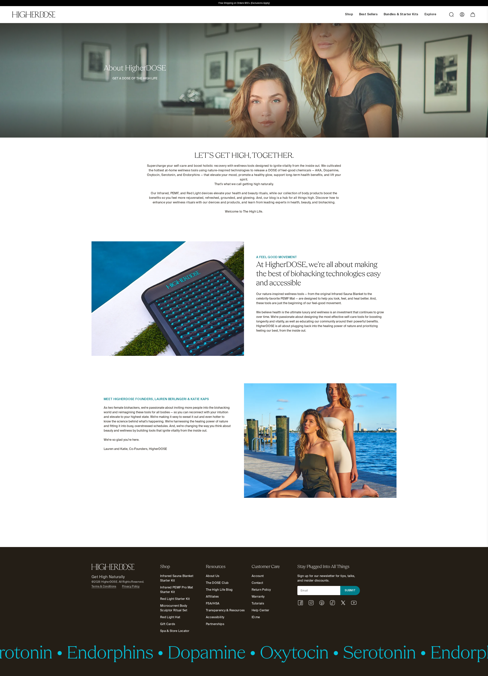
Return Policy (261, 590)
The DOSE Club (217, 583)
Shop (349, 14)
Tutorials (258, 603)
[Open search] (451, 14)
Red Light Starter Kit (175, 599)
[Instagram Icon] (311, 603)
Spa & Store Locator (174, 631)
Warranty (258, 597)
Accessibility (215, 617)
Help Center (260, 610)
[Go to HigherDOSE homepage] (33, 14)
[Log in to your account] (462, 14)
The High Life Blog (219, 590)
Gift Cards (167, 624)
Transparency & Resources (225, 610)
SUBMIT (350, 590)
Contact (257, 583)
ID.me (256, 617)
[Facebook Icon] (300, 603)
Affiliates (212, 597)
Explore (430, 14)
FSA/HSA (212, 603)
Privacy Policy (131, 586)
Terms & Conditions (104, 586)
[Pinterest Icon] (322, 603)
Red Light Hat (170, 617)
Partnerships (215, 624)
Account (258, 576)
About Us (212, 576)
